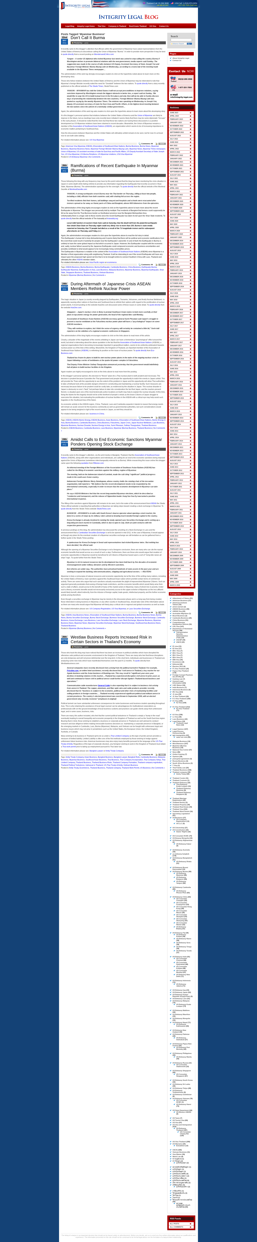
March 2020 (175, 231)
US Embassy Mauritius (181, 1014)
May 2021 (173, 185)
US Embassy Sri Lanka (181, 1084)
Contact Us (177, 60)
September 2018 (177, 286)
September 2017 (177, 323)
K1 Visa (175, 701)
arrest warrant (178, 607)
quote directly (68, 54)
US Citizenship (178, 828)
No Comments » (95, 157)
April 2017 (174, 336)
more (162, 144)
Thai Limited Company (120, 736)
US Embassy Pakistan (181, 1034)
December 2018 (176, 277)
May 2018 (173, 300)
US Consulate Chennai (181, 959)
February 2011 (176, 510)
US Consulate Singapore (181, 1075)
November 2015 (176, 391)
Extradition (180, 1146)
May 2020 (173, 224)
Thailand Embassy (180, 783)
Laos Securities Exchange (139, 609)
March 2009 (175, 585)
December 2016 (176, 349)
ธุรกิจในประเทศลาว (180, 1176)
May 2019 (173, 260)
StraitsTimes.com (104, 509)
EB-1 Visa (176, 651)
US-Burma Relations (88, 154)
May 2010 (173, 539)
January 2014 (176, 444)
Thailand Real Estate (181, 807)
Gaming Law (177, 679)
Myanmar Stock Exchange (124, 623)
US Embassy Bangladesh (182, 858)
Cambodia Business (119, 267)
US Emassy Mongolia (181, 838)
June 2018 (174, 296)
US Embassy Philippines (182, 1053)
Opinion (176, 756)
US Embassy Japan (180, 992)
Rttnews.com (98, 463)
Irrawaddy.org (112, 218)
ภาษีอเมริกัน (177, 1191)
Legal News (177, 721)
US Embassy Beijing (181, 928)
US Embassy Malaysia (181, 1001)
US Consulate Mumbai (181, 971)
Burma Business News (146, 615)
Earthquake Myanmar (69, 270)
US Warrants (177, 1144)
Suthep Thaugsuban (132, 425)
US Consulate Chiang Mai (185, 1133)
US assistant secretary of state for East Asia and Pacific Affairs (101, 151)
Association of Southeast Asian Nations (88, 126)
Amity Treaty (74, 768)
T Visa (175, 765)
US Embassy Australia (181, 850)
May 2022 (173, 145)
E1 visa (175, 646)
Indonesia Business (180, 690)
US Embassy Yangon (181, 882)
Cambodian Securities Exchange (92, 533)
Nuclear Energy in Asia (101, 425)
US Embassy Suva (183, 943)
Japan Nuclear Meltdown (141, 423)
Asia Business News (80, 615)
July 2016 (174, 365)
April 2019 (174, 263)
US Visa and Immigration (182, 1125)
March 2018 (175, 306)
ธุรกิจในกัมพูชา (178, 1171)
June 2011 (174, 496)
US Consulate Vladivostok (181, 1065)
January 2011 (176, 513)
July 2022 (174, 139)
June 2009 (174, 575)
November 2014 (176, 418)
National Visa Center (180, 750)
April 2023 (174, 116)
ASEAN (108, 126)
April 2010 (174, 542)
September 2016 (177, 359)
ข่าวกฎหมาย (177, 1159)
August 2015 (175, 401)
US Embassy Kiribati (181, 935)
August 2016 (175, 362)
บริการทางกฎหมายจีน (180, 1183)
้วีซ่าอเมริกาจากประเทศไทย (182, 1200)
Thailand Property (180, 805)
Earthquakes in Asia (87, 270)
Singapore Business (74, 272)
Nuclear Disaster (84, 425)
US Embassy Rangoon (181, 878)
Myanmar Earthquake (150, 270)
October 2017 (176, 319)
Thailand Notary (179, 802)
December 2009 (176, 555)
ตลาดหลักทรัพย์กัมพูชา (181, 1167)
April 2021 (174, 188)
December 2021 (176, 162)
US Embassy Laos (180, 998)
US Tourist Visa (178, 1120)
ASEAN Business (73, 267)
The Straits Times (96, 86)
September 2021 (177, 172)
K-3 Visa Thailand (179, 699)
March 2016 (175, 378)
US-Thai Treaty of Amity (113, 765)
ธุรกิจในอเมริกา (182, 1187)
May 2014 (173, 434)
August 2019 (175, 250)
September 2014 (177, 421)
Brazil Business (179, 616)
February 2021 (176, 195)
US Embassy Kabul (183, 844)
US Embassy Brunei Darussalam (180, 868)
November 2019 (176, 244)
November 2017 (176, 316)
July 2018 (174, 293)
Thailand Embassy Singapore (183, 793)
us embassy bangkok (181, 854)
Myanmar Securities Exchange (100, 623)
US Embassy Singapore (182, 1071)
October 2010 (176, 523)
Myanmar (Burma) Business (80, 275)
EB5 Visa (176, 660)
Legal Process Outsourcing (178, 732)
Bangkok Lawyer (96, 751)
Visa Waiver (177, 1154)
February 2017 (176, 342)
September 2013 (177, 457)
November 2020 (176, 204)
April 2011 (174, 503)
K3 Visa (175, 714)
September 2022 (177, 132)
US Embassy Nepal (180, 1022)
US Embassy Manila (184, 1057)
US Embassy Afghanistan (182, 840)
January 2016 (176, 385)
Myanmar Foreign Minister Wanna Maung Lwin (109, 149)
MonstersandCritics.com (104, 54)
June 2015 (174, 408)
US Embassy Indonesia (182, 980)
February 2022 (176, 155)
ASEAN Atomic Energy (81, 420)
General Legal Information (178, 682)
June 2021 (174, 181)
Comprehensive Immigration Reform (180, 623)
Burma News (145, 146)
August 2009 (175, 569)
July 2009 (174, 572)
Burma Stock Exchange (99, 618)
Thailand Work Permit (130, 768)
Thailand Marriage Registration (180, 799)
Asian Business (112, 420)
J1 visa (175, 694)
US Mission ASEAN (183, 1112)
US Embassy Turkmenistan (178, 1091)
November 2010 (176, 519)
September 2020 (177, 211)
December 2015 (176, 388)
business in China (97, 414)
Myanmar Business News (79, 149)
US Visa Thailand (179, 1142)
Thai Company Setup (152, 760)
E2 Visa (175, 648)
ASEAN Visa (177, 611)
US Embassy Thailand (181, 1129)
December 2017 (176, 313)
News (175, 752)
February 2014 (176, 441)
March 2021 (175, 191)
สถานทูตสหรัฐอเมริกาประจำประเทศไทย (183, 1205)
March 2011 (175, 506)
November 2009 (176, 559)
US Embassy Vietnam (181, 1098)
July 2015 (174, 405)
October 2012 (176, 470)
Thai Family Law (179, 768)
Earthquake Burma (149, 267)
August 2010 (175, 529)
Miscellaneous (178, 743)
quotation (85, 463)
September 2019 (177, 247)
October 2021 (176, 168)
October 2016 (176, 355)
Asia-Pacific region (97, 262)
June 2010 (174, 536)
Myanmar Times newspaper (154, 149)
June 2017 (174, 329)
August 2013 (175, 460)
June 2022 (174, 142)
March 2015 (175, 411)
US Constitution (179, 830)
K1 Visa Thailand (179, 707)
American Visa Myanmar (75, 146)
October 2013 (176, 454)
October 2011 (176, 487)
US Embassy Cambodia (182, 887)
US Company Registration (100, 609)
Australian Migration (180, 613)
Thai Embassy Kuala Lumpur (181, 785)
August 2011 (175, 490)
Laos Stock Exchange (127, 620)
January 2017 (176, 345)
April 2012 (174, 477)
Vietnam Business (106, 272)
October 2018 (176, 283)
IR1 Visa (176, 692)
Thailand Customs (180, 780)
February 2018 (176, 309)
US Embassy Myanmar (78, 157)
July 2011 (174, 493)
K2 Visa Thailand (182, 709)
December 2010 (176, 516)
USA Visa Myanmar (125, 154)
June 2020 (174, 221)
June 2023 (174, 113)
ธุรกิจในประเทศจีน (179, 1174)
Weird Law (177, 1156)
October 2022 (176, 129)
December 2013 (176, 447)
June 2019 (174, 257)
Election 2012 (178, 666)
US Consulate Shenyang (181, 919)
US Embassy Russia (180, 1063)
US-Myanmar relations (107, 154)
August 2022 (175, 135)
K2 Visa (179, 703)
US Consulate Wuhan (181, 923)
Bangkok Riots (134, 757)
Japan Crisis (125, 423)
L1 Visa (175, 717)
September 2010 (177, 526)
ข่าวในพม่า (176, 1161)
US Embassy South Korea (183, 1080)
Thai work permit (69, 747)
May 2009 (173, 578)
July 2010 (174, 533)
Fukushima (115, 423)
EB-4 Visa (176, 657)
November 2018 (176, 280)
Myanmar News (135, 149)
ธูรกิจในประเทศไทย (180, 1180)
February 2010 (176, 549)
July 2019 (174, 254)
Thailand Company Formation (125, 762)
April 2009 (174, 582)
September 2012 (177, 473)
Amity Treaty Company (114, 751)
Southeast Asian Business (96, 760)
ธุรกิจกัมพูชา (177, 1169)
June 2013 (174, 467)
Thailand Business (90, 272)
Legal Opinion (178, 729)
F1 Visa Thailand (179, 669)
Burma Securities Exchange (77, 618)
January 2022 (176, 158)
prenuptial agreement (181, 759)
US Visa (175, 1122)
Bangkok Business (105, 757)
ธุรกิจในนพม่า (181, 1163)
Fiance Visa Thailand (181, 671)
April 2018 (174, 303)
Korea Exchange (76, 620)
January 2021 (176, 198)
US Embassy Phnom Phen (181, 892)
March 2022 (175, 152)
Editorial (176, 664)
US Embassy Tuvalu (184, 951)
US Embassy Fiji (179, 933)
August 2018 (175, 290)
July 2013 (174, 464)
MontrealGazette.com (78, 189)
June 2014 (174, 431)
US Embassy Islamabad (181, 1038)
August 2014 (175, 424)
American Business (180, 600)
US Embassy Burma (180, 871)
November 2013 (176, 450)
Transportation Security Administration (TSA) (182, 635)
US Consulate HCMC (181, 836)
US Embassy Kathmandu (181, 1025)
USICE (178, 642)
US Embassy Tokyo (180, 1088)
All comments (176, 1227)
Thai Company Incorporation (131, 760)
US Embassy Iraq (179, 990)
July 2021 (174, 178)
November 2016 (176, 352)
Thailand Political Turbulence (73, 765)
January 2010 (176, 552)
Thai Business (113, 760)
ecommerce (112, 262)
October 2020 (176, 208)
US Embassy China (180, 897)
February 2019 (176, 270)
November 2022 (176, 126)
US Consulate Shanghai (181, 915)
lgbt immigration (179, 735)
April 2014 (174, 437)
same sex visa (181, 737)
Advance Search (178, 43)
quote (137, 661)
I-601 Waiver (177, 685)
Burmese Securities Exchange (122, 618)
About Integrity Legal (181, 58)
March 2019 (175, 267)
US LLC (179, 823)
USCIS (175, 1150)
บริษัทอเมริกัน (177, 1185)
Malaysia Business (116, 270)
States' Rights (181, 832)
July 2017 (174, 326)
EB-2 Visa (176, 653)
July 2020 (174, 218)
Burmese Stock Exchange (145, 618)
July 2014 (174, 428)
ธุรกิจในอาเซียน (178, 1178)
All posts (174, 1224)
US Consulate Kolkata (181, 967)
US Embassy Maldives (181, 1010)
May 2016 (173, 372)
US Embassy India (180, 957)
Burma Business (132, 146)
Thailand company (113, 768)
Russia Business (179, 761)
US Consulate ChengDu (181, 899)
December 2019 (176, 240)
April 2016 (174, 375)
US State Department (181, 1110)
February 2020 (176, 234)
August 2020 (175, 214)
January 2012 (176, 483)
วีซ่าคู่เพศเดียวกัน (179, 1193)
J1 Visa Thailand (179, 696)
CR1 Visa (176, 626)
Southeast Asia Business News (147, 623)
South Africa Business (181, 763)
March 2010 (175, 546)
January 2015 (176, 414)
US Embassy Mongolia (181, 1018)
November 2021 (176, 165)
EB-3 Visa (176, 655)
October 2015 (176, 395)
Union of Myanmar (145, 115)
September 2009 (177, 565)
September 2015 (177, 398)
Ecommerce (84, 768)
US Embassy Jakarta (181, 985)
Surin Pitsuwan (117, 425)
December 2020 (176, 201)
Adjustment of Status (181, 598)
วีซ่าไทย (175, 1195)
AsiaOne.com (75, 308)
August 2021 (175, 175)
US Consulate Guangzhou (181, 903)
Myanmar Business (132, 270)
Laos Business (102, 270)
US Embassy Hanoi (183, 1104)
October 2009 (176, 562)
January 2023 (176, 122)
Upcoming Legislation (181, 814)
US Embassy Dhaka (183, 861)
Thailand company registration (150, 762)
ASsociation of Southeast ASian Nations (109, 146)
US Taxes (176, 1118)
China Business (134, 267)
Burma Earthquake (102, 267)
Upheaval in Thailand (94, 765)
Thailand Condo (179, 778)
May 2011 (173, 500)
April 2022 (174, 149)
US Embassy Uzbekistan (182, 1094)
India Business (178, 687)
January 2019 (176, 273)
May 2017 (173, 332)
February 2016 (176, 382)
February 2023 (176, 119)
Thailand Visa (178, 809)
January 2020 (176, 237)
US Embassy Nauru (183, 939)
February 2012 (176, 480)
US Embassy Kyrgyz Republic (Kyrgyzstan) (181, 995)
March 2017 (175, 339)
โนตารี (175, 1197)
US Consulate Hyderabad (181, 963)
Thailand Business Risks (102, 762)
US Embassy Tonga (183, 947)
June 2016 (174, 368)
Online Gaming (178, 754)
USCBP (179, 640)
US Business (145, 768)
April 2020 (174, 227)
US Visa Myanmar (97, 140)
